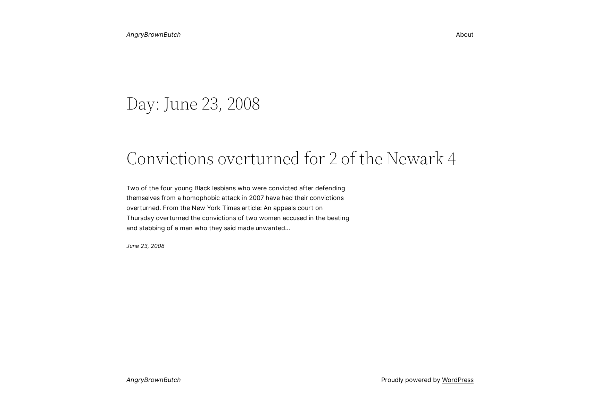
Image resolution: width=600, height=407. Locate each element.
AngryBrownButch (153, 34)
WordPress (458, 379)
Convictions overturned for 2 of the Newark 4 (291, 158)
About (465, 34)
